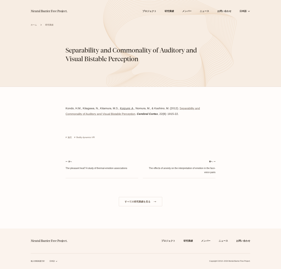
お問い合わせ (224, 11)
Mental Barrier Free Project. (49, 11)
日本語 (243, 11)
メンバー (187, 11)
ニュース (204, 11)
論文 (70, 137)
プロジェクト (149, 11)
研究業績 (169, 11)
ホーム (34, 25)
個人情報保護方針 (38, 261)
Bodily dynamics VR (85, 137)
